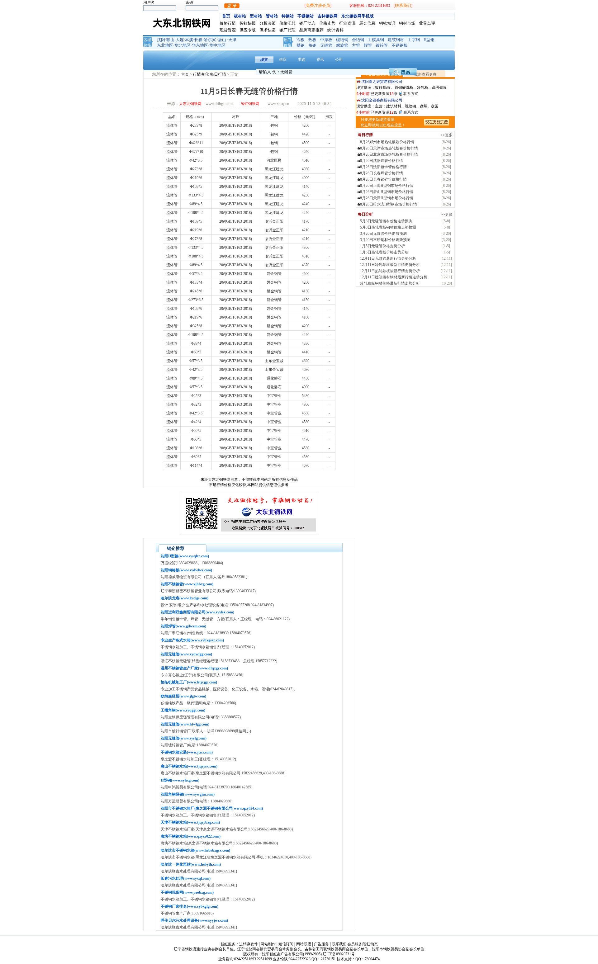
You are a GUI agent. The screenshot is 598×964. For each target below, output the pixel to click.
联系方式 (410, 94)
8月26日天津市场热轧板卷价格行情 (389, 148)
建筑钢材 (396, 39)
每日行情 (218, 74)
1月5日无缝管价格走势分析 (382, 246)
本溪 (189, 39)
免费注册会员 (318, 5)
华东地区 (200, 45)
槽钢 (301, 45)
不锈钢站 (305, 16)
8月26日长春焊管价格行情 (381, 173)
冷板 (301, 39)
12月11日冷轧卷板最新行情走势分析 (390, 264)
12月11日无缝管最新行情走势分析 (388, 258)
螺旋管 (342, 45)
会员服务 (354, 944)
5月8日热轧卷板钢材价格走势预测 (388, 227)
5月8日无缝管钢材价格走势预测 (386, 221)
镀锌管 (382, 45)
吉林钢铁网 (327, 16)
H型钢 (429, 39)
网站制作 (268, 944)
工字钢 (414, 39)
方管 (356, 45)
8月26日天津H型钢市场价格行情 (386, 198)
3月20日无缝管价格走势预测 (383, 233)
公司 (339, 59)
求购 (301, 59)
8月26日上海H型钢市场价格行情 (386, 185)
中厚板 (326, 39)
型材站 (256, 16)
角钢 (312, 45)
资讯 (320, 59)
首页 (226, 16)
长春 (198, 39)
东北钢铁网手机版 (357, 16)
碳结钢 (342, 39)
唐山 (222, 39)
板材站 (240, 16)
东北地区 (165, 45)
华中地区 (217, 45)
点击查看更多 (425, 74)
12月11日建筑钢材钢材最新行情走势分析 (393, 277)
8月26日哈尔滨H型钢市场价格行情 (388, 204)
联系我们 (403, 5)
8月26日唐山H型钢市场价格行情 (386, 192)
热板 (312, 39)
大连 (180, 39)
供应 (283, 59)
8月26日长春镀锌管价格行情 (383, 179)
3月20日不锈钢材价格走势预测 (385, 240)
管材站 (272, 16)
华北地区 (182, 45)
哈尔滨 (210, 39)
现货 (264, 59)
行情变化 (201, 74)
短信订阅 (285, 944)
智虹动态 (370, 944)
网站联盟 (303, 944)
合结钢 (358, 39)
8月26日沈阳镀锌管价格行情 (383, 167)
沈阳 (161, 39)
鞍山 (170, 39)
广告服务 (321, 944)
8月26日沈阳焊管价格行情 (381, 160)
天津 (232, 39)
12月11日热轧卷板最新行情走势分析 (390, 271)
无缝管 (326, 45)
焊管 (368, 45)
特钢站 (288, 16)
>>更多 (447, 135)
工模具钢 (376, 39)
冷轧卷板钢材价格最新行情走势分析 (390, 283)
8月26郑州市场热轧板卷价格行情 (387, 142)
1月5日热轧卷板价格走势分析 (384, 252)
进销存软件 (248, 944)
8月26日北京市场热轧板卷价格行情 (389, 154)
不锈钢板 (400, 45)
